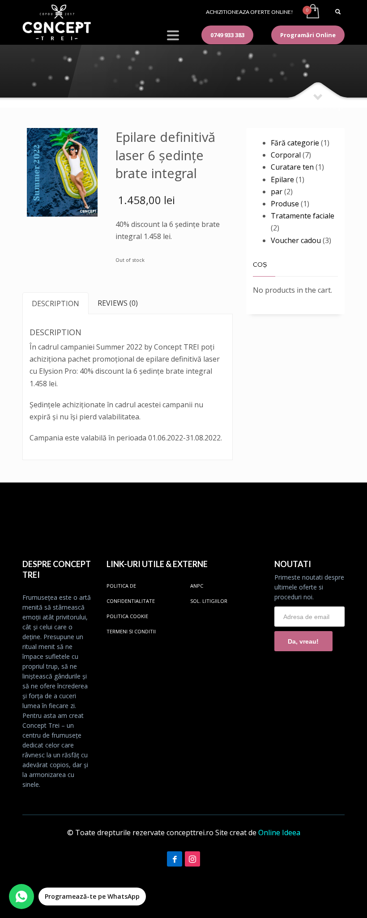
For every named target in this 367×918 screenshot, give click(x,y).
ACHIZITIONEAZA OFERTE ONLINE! (249, 12)
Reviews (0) (118, 303)
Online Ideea (279, 832)
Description (55, 303)
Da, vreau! (303, 641)
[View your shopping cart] (312, 12)
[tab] (55, 303)
